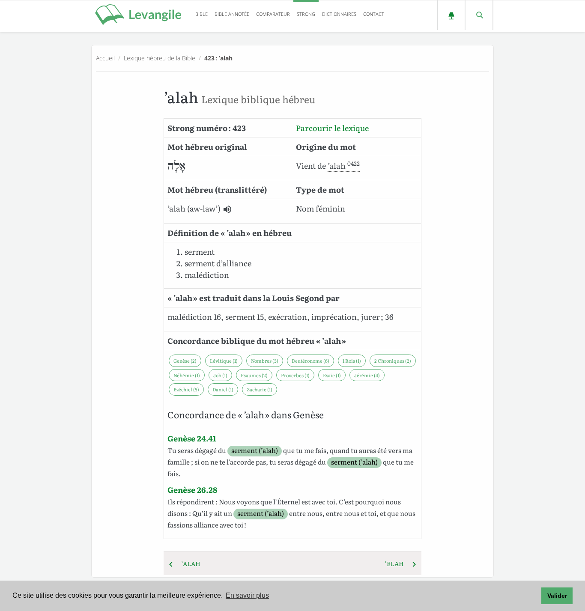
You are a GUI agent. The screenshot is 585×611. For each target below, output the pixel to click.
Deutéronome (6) (310, 360)
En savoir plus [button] (247, 595)
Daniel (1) (222, 389)
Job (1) (220, 375)
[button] (227, 209)
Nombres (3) (264, 360)
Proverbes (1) (295, 375)
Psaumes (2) (254, 375)
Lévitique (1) (224, 360)
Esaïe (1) (332, 375)
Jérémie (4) (367, 375)
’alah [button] (344, 165)
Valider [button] (557, 595)
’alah (188, 563)
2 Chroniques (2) (392, 360)
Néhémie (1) (186, 375)
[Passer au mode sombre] (451, 15)
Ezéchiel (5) (186, 389)
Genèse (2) (185, 360)
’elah (397, 563)
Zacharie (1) (259, 389)
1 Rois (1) (352, 360)
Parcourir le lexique (332, 128)
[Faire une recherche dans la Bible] (479, 15)
